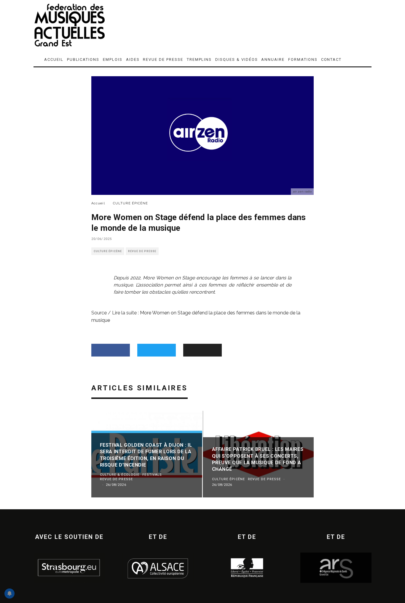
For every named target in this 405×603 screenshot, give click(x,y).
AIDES (133, 59)
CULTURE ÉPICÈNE (108, 251)
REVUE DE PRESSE (163, 59)
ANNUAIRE (273, 59)
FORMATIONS (303, 59)
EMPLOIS (112, 59)
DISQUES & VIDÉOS (236, 59)
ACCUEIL (53, 59)
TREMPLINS (199, 59)
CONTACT (331, 59)
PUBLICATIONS (83, 59)
